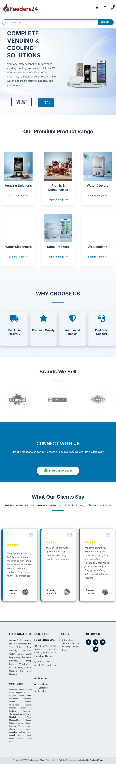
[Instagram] (95, 642)
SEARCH (105, 22)
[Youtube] (103, 642)
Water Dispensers (18, 247)
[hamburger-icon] (97, 7)
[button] (3, 400)
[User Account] (105, 8)
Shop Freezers (58, 247)
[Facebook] (88, 642)
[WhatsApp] (95, 649)
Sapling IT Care (96, 760)
